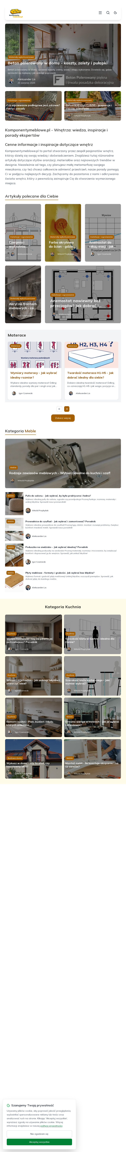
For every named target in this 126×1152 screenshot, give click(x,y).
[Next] (66, 409)
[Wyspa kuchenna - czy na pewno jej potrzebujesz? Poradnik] (33, 634)
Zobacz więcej (63, 418)
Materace (15, 346)
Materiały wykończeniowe (21, 57)
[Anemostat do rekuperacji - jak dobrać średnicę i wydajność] (103, 233)
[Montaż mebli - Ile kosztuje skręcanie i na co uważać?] (92, 759)
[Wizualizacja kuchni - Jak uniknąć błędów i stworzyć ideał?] (33, 676)
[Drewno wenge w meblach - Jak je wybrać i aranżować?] (92, 717)
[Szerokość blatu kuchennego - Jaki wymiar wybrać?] (92, 676)
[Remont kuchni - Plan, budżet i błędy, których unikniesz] (33, 717)
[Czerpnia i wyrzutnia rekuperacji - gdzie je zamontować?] (23, 233)
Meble (13, 467)
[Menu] (100, 12)
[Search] (108, 12)
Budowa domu (15, 758)
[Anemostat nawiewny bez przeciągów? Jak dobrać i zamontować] (83, 294)
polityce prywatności (51, 1125)
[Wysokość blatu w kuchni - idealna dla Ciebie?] (92, 634)
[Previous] (59, 409)
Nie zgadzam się (39, 1133)
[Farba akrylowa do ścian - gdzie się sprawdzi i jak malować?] (63, 233)
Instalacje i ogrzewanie (19, 100)
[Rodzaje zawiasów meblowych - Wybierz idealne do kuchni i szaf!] (63, 463)
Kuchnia (11, 633)
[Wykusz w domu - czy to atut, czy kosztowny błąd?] (33, 759)
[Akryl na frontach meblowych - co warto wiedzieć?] (23, 294)
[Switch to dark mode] (115, 13)
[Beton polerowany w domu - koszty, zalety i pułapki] (63, 55)
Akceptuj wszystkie (39, 1141)
